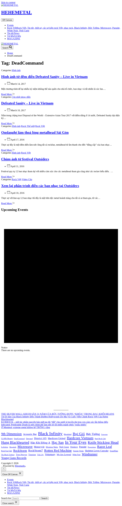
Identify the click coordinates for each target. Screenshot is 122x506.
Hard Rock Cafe (100, 438)
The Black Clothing (8, 455)
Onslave (74, 447)
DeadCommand (19, 438)
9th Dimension (11, 434)
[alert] (61, 283)
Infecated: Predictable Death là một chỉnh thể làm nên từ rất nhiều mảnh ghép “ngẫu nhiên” (44, 424)
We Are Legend (64, 454)
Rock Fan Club (6, 451)
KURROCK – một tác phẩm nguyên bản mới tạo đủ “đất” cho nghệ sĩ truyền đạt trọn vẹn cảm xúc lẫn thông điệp (54, 422)
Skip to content (8, 2)
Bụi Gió (79, 434)
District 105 (40, 438)
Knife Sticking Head (103, 442)
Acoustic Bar (30, 434)
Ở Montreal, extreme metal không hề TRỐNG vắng (25, 427)
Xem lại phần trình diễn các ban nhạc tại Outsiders (40, 186)
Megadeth (12, 447)
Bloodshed (67, 434)
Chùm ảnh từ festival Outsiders (25, 159)
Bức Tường (93, 434)
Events (10, 25)
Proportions (92, 447)
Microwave (25, 446)
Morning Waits (52, 447)
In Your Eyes (75, 442)
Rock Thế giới (28, 126)
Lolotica (4, 447)
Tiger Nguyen (21, 454)
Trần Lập (40, 455)
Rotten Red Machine (58, 450)
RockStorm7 (35, 450)
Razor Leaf (104, 446)
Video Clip (27, 179)
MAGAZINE (13, 38)
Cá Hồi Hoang (7, 438)
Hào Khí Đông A (40, 442)
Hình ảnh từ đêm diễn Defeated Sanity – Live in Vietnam (44, 77)
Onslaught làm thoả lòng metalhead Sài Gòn (35, 132)
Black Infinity (50, 433)
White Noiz (76, 455)
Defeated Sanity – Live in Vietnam (27, 103)
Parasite (82, 446)
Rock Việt (40, 126)
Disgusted (29, 438)
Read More (6, 94)
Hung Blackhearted (15, 442)
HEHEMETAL (16, 12)
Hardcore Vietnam (80, 438)
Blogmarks (20, 466)
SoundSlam (114, 451)
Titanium (32, 454)
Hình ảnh (16, 70)
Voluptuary (50, 454)
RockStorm (20, 450)
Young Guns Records (13, 457)
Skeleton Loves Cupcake (96, 450)
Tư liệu (14, 36)
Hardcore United (56, 438)
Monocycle (39, 446)
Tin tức (13, 33)
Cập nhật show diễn (21, 97)
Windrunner (89, 454)
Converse (104, 434)
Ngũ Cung (64, 447)
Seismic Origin (78, 451)
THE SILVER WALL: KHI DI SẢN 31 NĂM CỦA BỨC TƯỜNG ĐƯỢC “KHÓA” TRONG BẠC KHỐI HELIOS (57, 414)
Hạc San (58, 442)
